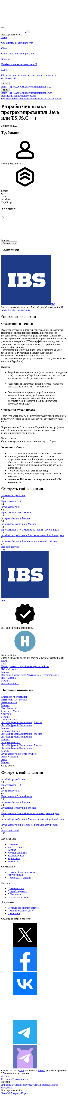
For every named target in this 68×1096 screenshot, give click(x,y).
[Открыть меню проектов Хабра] (2, 27)
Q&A (9, 1093)
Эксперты (16, 98)
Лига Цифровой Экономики (16, 722)
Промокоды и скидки (19, 877)
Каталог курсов (16, 855)
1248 (21, 1070)
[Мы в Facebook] (25, 970)
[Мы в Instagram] (25, 1018)
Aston (4, 756)
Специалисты (19, 95)
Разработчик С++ (10, 708)
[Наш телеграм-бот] (25, 1067)
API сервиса (14, 894)
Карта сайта (14, 858)
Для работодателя (17, 891)
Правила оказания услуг (21, 910)
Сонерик (6, 711)
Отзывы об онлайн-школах (22, 872)
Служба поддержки (18, 897)
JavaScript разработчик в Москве (18, 524)
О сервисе (13, 844)
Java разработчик (10, 507)
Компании (27, 98)
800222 (41, 1070)
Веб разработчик (10, 546)
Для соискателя (16, 888)
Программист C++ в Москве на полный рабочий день (30, 529)
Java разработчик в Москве (15, 518)
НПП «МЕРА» (9, 699)
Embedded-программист (14, 696)
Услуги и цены (16, 847)
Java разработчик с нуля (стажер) (19, 753)
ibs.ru (4, 660)
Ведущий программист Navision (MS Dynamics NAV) (30, 675)
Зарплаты (47, 98)
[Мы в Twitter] (25, 945)
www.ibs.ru (7, 310)
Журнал (57, 98)
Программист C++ (11, 501)
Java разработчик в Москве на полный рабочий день (29, 541)
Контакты (13, 861)
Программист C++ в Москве (16, 512)
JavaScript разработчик (13, 495)
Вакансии (6, 95)
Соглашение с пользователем (23, 907)
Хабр (4, 1093)
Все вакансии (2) (22, 310)
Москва (11, 669)
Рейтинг (37, 98)
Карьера (16, 1093)
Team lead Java (9, 719)
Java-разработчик (10, 731)
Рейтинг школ (15, 874)
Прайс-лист (14, 913)
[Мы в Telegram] (25, 1043)
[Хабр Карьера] (13, 31)
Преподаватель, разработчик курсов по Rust (25, 666)
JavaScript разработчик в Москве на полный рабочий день (32, 535)
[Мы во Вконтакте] (25, 994)
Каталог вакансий (17, 852)
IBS (53, 304)
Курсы (24, 1093)
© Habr (5, 1076)
